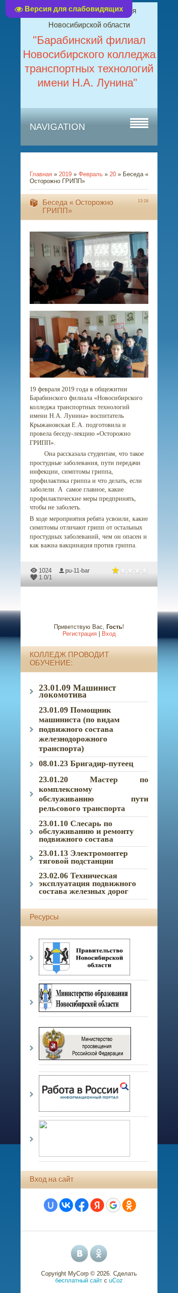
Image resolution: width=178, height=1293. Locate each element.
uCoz (116, 1280)
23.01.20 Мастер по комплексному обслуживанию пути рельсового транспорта (93, 794)
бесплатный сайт (78, 1280)
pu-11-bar (77, 570)
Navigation (57, 127)
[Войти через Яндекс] (97, 1205)
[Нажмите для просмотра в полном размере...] (93, 304)
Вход (109, 633)
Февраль (91, 174)
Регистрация (80, 633)
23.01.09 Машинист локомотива (77, 691)
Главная (41, 174)
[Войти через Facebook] (82, 1205)
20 (113, 174)
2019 (65, 174)
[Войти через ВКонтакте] (66, 1205)
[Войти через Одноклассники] (129, 1205)
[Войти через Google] (113, 1205)
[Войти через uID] (51, 1205)
